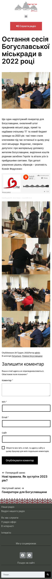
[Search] (48, 575)
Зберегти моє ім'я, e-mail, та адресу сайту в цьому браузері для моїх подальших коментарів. (27, 449)
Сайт (4, 432)
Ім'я (4, 401)
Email (5, 417)
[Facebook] (23, 555)
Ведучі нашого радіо (13, 511)
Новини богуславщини (32, 356)
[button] (26, 16)
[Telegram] (29, 555)
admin (37, 352)
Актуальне (16, 356)
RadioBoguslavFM (7, 198)
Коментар (7, 380)
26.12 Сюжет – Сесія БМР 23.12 (22, 198)
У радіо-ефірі (8, 522)
